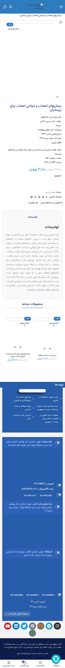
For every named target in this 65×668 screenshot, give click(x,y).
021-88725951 (46, 495)
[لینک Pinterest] (39, 197)
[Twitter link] (43, 197)
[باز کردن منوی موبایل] (61, 7)
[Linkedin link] (35, 197)
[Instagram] (57, 626)
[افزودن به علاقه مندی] (44, 348)
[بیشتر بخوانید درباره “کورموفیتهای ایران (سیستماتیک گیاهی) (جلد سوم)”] (20, 347)
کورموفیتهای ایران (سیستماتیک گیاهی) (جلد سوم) (18, 355)
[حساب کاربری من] (11, 7)
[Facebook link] (46, 197)
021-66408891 (48, 595)
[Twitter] (24, 626)
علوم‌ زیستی (50, 192)
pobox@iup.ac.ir (30, 488)
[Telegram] (49, 626)
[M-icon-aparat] (32, 626)
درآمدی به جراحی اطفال (47, 355)
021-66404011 (33, 595)
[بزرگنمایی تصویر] (57, 97)
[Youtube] (7, 626)
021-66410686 (17, 595)
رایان (19, 653)
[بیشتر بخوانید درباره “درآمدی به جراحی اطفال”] (50, 348)
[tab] (32, 217)
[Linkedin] (16, 626)
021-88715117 (30, 495)
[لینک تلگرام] (32, 197)
